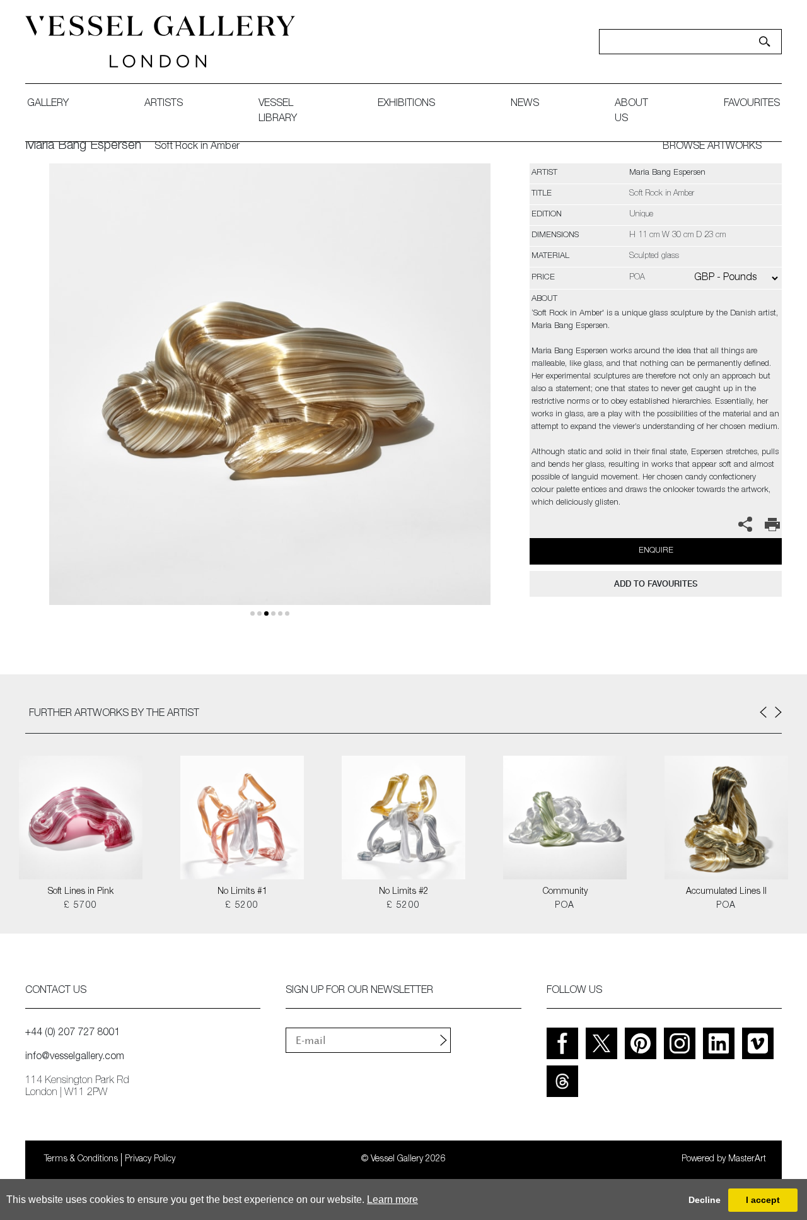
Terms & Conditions (81, 1159)
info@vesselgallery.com (74, 1057)
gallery (48, 104)
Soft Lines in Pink (80, 892)
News (525, 104)
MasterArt (747, 1159)
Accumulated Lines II (726, 892)
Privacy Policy (150, 1159)
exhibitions (406, 104)
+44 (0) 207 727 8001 (72, 1033)
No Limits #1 (242, 892)
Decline (704, 1200)
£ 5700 (80, 905)
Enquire (656, 551)
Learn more (392, 1199)
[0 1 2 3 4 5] (269, 399)
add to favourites (655, 584)
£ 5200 (241, 905)
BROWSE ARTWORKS (712, 147)
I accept (763, 1200)
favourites (752, 104)
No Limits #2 (404, 892)
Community (565, 892)
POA (564, 905)
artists (163, 104)
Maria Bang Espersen (83, 146)
